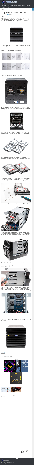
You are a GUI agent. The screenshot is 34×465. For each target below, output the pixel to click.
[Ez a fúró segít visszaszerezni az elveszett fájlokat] (6, 389)
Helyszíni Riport (3, 7)
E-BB (8, 7)
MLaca (8, 14)
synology (11, 356)
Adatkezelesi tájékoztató (4, 463)
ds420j (8, 356)
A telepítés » (3, 352)
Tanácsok (23, 5)
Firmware (15, 5)
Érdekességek (28, 5)
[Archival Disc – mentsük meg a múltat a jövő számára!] (26, 418)
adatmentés (5, 356)
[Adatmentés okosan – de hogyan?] (16, 389)
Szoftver (12, 5)
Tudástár (19, 5)
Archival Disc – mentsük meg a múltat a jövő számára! (24, 451)
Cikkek (9, 5)
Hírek (2, 5)
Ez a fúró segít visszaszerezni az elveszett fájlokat (5, 394)
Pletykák (5, 5)
